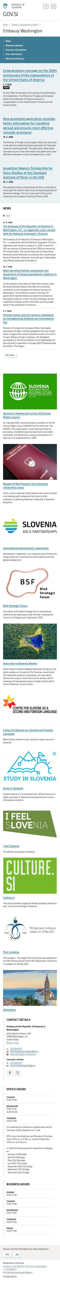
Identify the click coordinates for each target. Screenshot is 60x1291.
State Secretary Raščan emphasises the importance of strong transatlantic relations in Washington (30, 274)
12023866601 (16, 1048)
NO (17, 1254)
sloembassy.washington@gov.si (24, 1051)
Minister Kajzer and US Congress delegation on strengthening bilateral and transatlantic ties (28, 318)
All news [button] (9, 355)
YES (7, 1254)
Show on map (12, 1042)
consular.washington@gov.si (23, 1065)
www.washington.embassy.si (23, 1054)
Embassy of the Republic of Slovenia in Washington (25, 1266)
